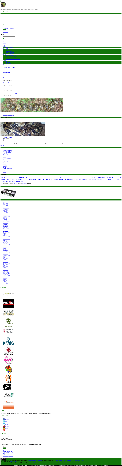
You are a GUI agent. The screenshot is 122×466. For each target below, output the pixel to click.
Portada (4, 164)
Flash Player (24, 183)
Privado (4, 60)
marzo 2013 (5, 268)
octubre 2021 (5, 223)
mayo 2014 (5, 258)
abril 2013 (5, 267)
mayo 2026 (5, 203)
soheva (6, 181)
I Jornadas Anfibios (86, 177)
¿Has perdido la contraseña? (8, 28)
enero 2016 (5, 243)
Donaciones (5, 156)
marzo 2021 (5, 225)
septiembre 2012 (6, 275)
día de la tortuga (35, 177)
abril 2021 (5, 224)
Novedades (102, 179)
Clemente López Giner (7, 137)
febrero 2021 (5, 226)
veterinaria (16, 181)
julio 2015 (5, 247)
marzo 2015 (5, 249)
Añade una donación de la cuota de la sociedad (15, 56)
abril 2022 (5, 219)
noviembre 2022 (6, 215)
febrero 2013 (5, 270)
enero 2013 (5, 271)
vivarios (4, 172)
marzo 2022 (5, 220)
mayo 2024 (5, 210)
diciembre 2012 (6, 272)
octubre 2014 (5, 254)
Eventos (4, 43)
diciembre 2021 (6, 221)
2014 (5, 177)
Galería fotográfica (7, 158)
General (4, 159)
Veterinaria (5, 169)
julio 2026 (5, 202)
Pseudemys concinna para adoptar (9, 67)
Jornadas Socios (81, 179)
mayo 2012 (5, 280)
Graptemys (70, 177)
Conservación (6, 154)
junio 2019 (5, 233)
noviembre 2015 (6, 244)
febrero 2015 (5, 250)
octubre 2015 (5, 246)
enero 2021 (5, 227)
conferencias (22, 177)
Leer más (2, 145)
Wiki (4, 45)
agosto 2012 (5, 276)
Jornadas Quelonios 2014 (71, 179)
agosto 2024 (5, 209)
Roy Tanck (16, 183)
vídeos (20, 181)
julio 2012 (5, 278)
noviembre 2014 (6, 252)
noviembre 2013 (6, 263)
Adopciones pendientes (7, 150)
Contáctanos (5, 64)
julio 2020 (5, 229)
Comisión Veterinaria (10, 52)
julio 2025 (5, 207)
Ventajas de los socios (10, 55)
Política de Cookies (7, 453)
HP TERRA (77, 177)
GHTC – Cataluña (9, 47)
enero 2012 (5, 285)
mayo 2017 (5, 240)
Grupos (4, 46)
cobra (17, 177)
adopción (8, 177)
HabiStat (73, 177)
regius (8, 140)
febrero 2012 (5, 283)
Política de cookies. (101, 465)
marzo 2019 (5, 235)
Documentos (8, 63)
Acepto (106, 465)
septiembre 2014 (6, 255)
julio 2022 (5, 217)
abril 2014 (5, 259)
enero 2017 (5, 241)
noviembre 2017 (6, 239)
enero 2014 (5, 262)
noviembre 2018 (6, 236)
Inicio (4, 40)
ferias (61, 177)
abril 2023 (5, 211)
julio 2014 (5, 256)
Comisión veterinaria (7, 152)
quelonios (110, 179)
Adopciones (3, 97)
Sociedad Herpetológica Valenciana (34, 460)
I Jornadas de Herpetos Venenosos (101, 177)
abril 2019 (5, 234)
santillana (118, 179)
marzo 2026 (5, 204)
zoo (22, 181)
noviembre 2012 (6, 273)
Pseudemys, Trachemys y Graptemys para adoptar (12, 93)
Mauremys (89, 179)
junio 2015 (5, 248)
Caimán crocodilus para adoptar (9, 82)
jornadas (32, 179)
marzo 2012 (5, 282)
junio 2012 (5, 279)
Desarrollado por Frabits (8, 456)
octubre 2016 (5, 242)
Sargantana (8, 62)
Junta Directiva (9, 51)
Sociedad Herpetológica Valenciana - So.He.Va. (12, 113)
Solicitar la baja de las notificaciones (13, 59)
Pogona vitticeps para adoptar (8, 87)
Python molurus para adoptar (8, 77)
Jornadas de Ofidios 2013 (41, 179)
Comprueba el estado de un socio (12, 57)
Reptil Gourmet (114, 179)
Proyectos (5, 165)
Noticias (4, 41)
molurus (99, 179)
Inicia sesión (5, 11)
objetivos (106, 179)
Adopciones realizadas (7, 151)
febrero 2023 (5, 212)
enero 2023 (5, 213)
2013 (2, 177)
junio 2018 (5, 237)
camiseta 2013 (13, 177)
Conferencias (5, 153)
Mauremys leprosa (95, 179)
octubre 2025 (5, 205)
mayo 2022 (5, 218)
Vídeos (7, 61)
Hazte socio (5, 32)
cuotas (31, 177)
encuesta (47, 177)
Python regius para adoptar (8, 115)
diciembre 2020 (6, 228)
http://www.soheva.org (38, 462)
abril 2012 (5, 281)
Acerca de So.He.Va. (7, 48)
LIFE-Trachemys (6, 161)
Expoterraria (58, 177)
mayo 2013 (5, 266)
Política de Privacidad (7, 454)
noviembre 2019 (6, 232)
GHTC (4, 160)
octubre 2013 (5, 264)
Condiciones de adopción (11, 53)
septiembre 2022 (6, 216)
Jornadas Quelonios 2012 (56, 179)
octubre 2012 (5, 274)
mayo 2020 (5, 231)
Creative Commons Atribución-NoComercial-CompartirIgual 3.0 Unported (70, 460)
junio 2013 (5, 265)
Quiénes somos (9, 49)
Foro (4, 44)
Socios (4, 54)
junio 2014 (5, 257)
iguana (81, 177)
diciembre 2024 (6, 208)
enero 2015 (5, 251)
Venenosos (11, 181)
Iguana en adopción (6, 72)
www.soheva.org (13, 461)
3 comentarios (6, 139)
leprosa (86, 179)
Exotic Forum (52, 177)
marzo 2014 (5, 260)
